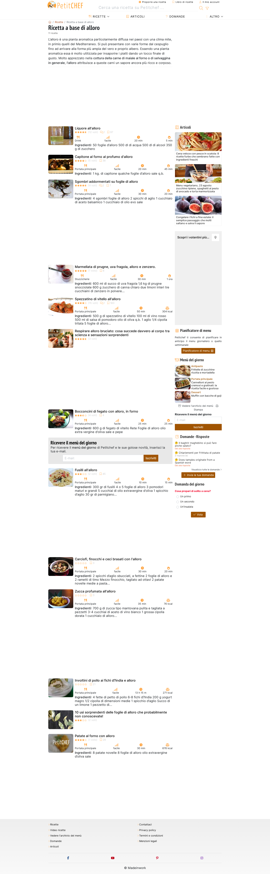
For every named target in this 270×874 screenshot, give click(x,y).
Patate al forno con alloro (95, 736)
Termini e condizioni (151, 835)
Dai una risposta (182, 448)
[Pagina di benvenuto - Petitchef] (49, 22)
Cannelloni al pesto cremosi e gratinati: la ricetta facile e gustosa (204, 385)
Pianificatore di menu (196, 350)
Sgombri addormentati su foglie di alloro (106, 182)
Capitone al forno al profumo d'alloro (104, 157)
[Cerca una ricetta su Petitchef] (201, 7)
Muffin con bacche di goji (206, 395)
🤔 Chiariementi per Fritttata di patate (197, 452)
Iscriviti (151, 458)
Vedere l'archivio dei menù (197, 405)
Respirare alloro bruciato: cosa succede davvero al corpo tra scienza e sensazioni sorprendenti (122, 333)
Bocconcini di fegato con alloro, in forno (106, 411)
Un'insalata (186, 506)
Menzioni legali (148, 841)
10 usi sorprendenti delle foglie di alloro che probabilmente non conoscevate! (121, 714)
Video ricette (57, 830)
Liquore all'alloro (87, 128)
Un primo (185, 496)
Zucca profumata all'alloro (95, 591)
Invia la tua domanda (200, 475)
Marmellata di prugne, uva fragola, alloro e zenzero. (115, 267)
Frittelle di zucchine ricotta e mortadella (203, 371)
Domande (176, 16)
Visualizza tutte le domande (205, 469)
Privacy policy (147, 830)
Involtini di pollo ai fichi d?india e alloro (105, 680)
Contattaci (145, 824)
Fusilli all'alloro (86, 470)
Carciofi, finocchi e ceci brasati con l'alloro (108, 559)
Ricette (99, 16)
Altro (214, 16)
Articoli (137, 16)
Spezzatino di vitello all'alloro (98, 299)
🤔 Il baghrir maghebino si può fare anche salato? (196, 444)
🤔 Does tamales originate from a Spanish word (195, 461)
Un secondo (187, 501)
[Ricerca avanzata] (207, 8)
